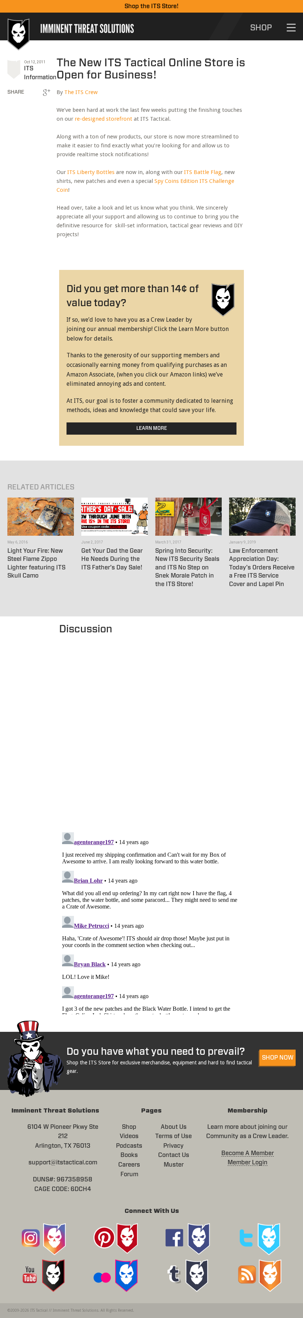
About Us (174, 1127)
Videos (129, 1136)
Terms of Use (173, 1136)
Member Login (248, 1162)
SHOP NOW (277, 1058)
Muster (174, 1165)
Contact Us (173, 1155)
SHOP (261, 28)
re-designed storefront (103, 119)
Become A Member (247, 1153)
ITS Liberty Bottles (91, 172)
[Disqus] (151, 729)
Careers (129, 1165)
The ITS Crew (81, 92)
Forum (129, 1174)
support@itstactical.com (62, 1162)
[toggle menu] (291, 27)
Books (129, 1155)
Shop (129, 1127)
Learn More (151, 428)
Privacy (173, 1146)
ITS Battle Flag (202, 172)
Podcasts (129, 1146)
